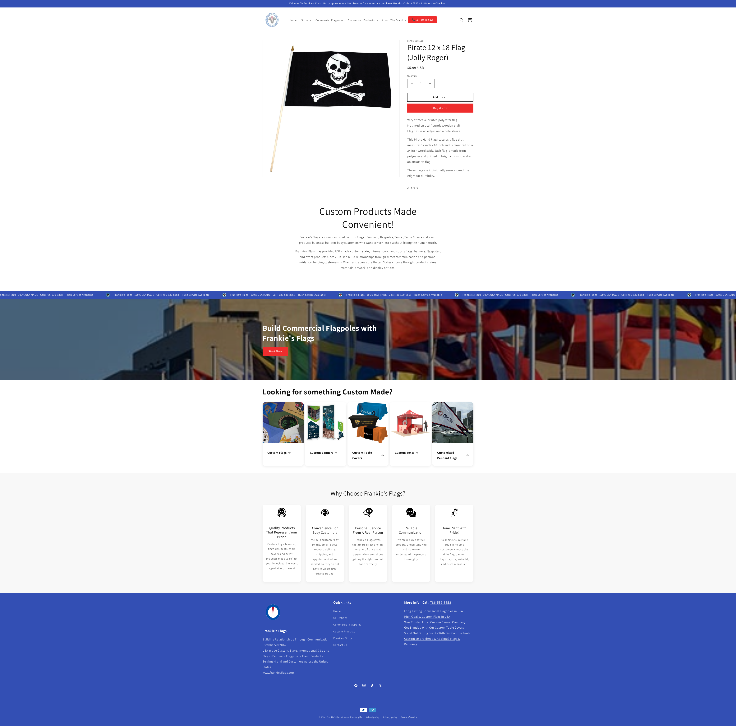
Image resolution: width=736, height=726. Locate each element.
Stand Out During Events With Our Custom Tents (437, 633)
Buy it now (440, 108)
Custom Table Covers (362, 455)
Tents (398, 237)
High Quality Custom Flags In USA (427, 617)
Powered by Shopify (352, 717)
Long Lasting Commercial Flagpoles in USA (433, 611)
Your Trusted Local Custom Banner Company (434, 622)
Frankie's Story (342, 638)
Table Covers (413, 237)
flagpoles (386, 237)
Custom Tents (404, 453)
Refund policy (372, 717)
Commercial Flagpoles (347, 624)
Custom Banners (321, 453)
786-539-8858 (440, 602)
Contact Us (340, 645)
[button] (306, 20)
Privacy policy (390, 717)
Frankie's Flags (334, 717)
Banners (372, 237)
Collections (340, 618)
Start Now (275, 351)
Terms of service (409, 717)
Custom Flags (277, 453)
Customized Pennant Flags (447, 455)
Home (337, 611)
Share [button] (414, 187)
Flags (361, 237)
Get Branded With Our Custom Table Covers (434, 628)
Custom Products (344, 631)
